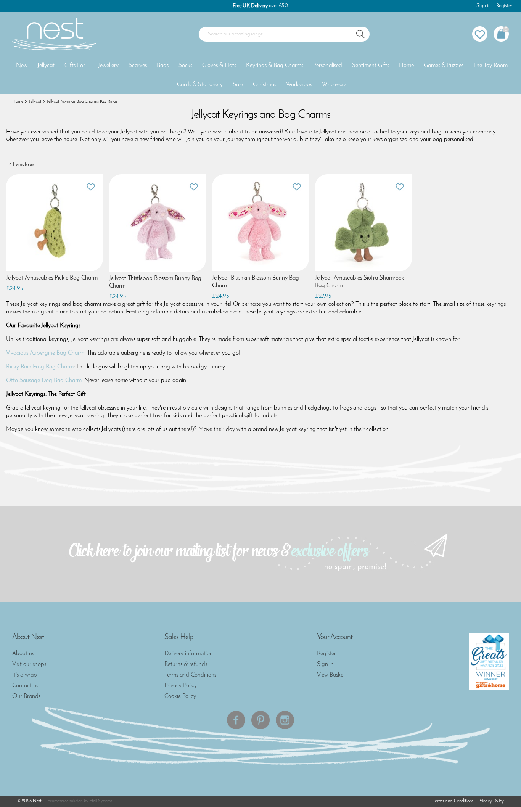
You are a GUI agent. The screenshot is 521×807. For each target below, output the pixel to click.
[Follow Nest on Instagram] (285, 720)
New (21, 66)
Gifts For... (76, 66)
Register (504, 6)
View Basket (331, 675)
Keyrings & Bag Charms (274, 66)
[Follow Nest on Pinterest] (260, 720)
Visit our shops (29, 664)
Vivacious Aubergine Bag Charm (45, 353)
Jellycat (46, 66)
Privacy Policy (180, 686)
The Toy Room (490, 66)
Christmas (264, 85)
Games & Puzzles (443, 66)
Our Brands (26, 696)
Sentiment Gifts (370, 66)
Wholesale (334, 85)
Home (406, 66)
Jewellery (108, 66)
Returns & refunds (185, 664)
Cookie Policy (180, 696)
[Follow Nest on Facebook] (236, 720)
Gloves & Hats (219, 66)
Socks (185, 66)
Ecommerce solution (65, 801)
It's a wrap (24, 675)
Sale (238, 85)
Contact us (25, 686)
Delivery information (188, 654)
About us (23, 654)
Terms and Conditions (190, 675)
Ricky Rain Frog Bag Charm (40, 367)
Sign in (483, 6)
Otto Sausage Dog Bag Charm (44, 381)
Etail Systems (100, 801)
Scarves (138, 66)
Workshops (299, 85)
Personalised (327, 66)
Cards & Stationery (200, 85)
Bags (163, 66)
